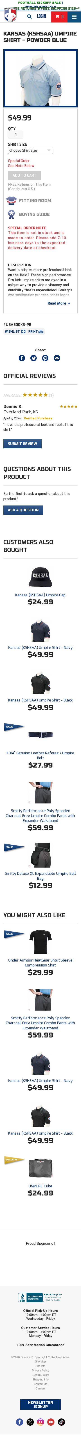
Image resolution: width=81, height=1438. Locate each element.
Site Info (40, 1366)
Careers (40, 1388)
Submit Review (22, 443)
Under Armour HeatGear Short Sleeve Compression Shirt (40, 963)
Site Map (40, 1361)
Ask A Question (23, 510)
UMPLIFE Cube (40, 1186)
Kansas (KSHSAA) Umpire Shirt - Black (40, 700)
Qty (12, 128)
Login (41, 16)
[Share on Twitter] (33, 359)
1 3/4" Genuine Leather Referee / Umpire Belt (40, 755)
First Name (19, 1289)
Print (33, 331)
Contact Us (40, 1384)
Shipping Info (40, 1379)
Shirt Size (17, 144)
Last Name (19, 1306)
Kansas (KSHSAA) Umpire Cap (40, 595)
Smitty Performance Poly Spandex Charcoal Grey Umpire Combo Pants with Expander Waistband (40, 815)
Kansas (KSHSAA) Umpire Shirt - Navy (40, 647)
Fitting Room (35, 200)
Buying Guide (34, 214)
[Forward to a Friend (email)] (57, 359)
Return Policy (40, 1375)
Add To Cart (24, 175)
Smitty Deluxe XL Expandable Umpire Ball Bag (40, 876)
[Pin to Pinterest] (45, 359)
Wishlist (12, 331)
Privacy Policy (40, 1370)
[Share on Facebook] (22, 359)
